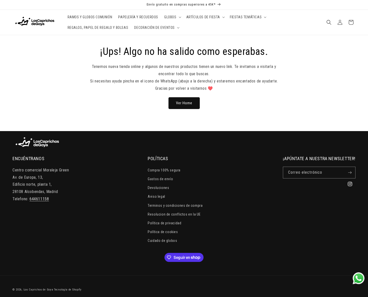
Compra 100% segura (164, 170)
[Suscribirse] (349, 172)
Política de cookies (163, 232)
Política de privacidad (164, 223)
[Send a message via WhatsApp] (358, 278)
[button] (172, 17)
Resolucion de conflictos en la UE (174, 214)
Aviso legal (156, 196)
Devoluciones (158, 188)
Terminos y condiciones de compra (175, 206)
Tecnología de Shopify (68, 289)
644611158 (39, 198)
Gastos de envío (160, 179)
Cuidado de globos (162, 241)
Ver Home (184, 103)
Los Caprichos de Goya (38, 289)
